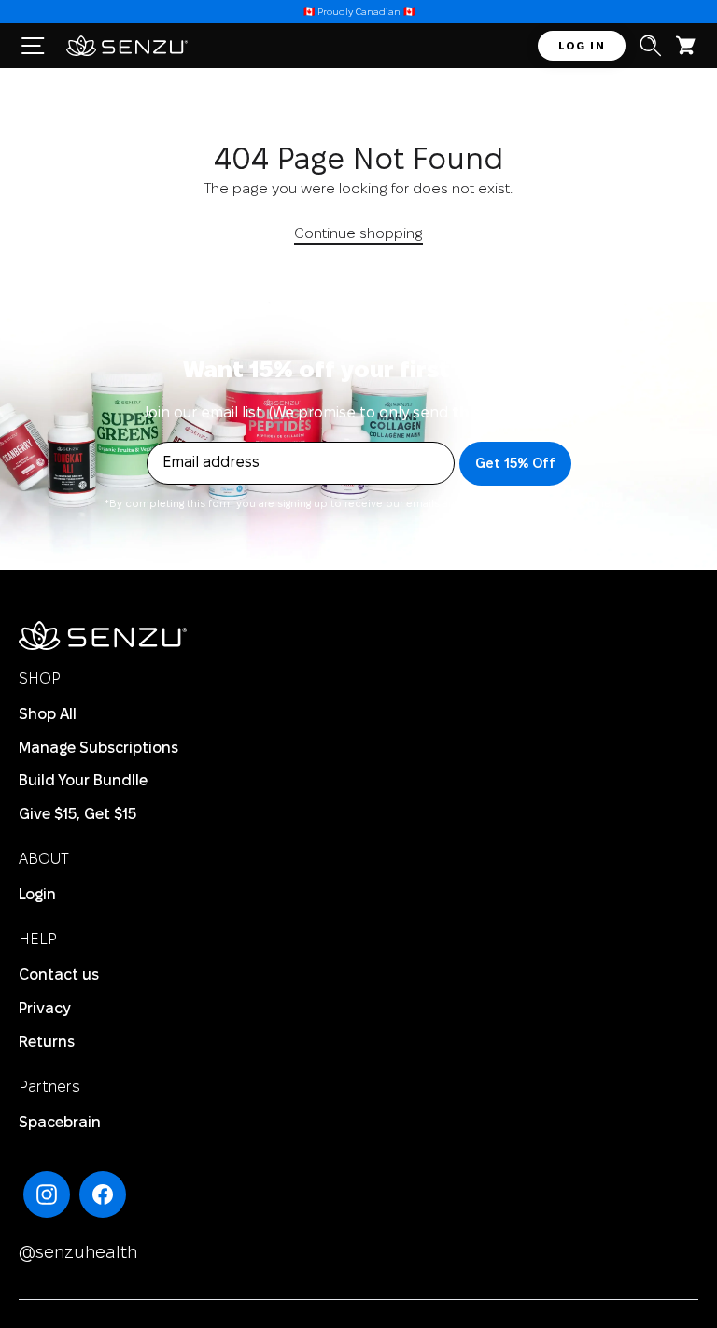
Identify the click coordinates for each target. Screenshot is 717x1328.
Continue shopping (358, 234)
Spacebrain (60, 1123)
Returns (47, 1043)
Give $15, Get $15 (77, 815)
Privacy (45, 1009)
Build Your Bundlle (83, 781)
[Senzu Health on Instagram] (46, 1194)
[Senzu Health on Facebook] (102, 1194)
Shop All (48, 715)
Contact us (59, 975)
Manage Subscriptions (98, 749)
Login (37, 895)
